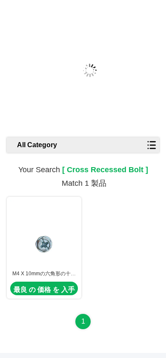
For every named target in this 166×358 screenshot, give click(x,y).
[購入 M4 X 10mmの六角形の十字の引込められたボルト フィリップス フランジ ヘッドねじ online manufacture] (44, 233)
